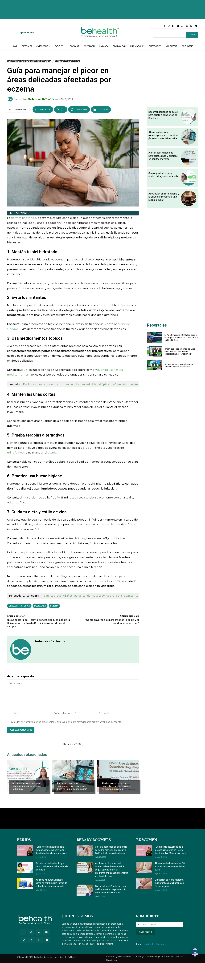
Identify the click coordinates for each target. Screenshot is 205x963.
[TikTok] (182, 26)
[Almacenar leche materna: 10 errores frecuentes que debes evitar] (144, 867)
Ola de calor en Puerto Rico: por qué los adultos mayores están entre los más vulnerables (111, 889)
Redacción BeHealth (41, 99)
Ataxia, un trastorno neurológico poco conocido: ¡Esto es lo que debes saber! (72, 786)
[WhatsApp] (191, 26)
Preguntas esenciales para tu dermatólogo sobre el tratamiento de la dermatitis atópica (109, 595)
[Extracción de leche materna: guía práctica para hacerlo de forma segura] (144, 883)
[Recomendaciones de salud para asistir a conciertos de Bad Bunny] (28, 776)
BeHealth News (19, 777)
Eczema (54, 605)
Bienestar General (66, 777)
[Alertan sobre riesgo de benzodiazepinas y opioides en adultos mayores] (118, 776)
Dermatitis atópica (19, 605)
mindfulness (16, 452)
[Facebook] (164, 26)
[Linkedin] (173, 26)
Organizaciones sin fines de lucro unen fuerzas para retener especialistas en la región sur (179, 351)
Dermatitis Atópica (67, 61)
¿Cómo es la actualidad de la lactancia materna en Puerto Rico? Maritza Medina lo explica (51, 850)
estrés (52, 452)
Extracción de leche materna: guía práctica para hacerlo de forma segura (169, 882)
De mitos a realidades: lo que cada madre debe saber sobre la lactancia (52, 866)
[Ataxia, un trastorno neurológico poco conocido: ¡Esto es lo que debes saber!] (188, 137)
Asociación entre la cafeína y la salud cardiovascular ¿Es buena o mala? (163, 196)
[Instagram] (169, 26)
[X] (186, 26)
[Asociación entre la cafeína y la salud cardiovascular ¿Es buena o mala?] (188, 198)
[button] (195, 952)
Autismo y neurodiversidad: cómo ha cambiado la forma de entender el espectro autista (51, 882)
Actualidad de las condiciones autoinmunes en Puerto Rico (178, 365)
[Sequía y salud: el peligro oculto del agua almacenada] (188, 178)
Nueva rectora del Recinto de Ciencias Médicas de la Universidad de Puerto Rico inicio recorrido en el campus (38, 623)
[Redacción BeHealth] (11, 99)
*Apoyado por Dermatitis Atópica (29, 61)
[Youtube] (195, 26)
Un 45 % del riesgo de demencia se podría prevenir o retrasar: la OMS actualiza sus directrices (111, 850)
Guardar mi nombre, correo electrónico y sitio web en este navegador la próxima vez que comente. (66, 721)
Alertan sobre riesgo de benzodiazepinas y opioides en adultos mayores (116, 786)
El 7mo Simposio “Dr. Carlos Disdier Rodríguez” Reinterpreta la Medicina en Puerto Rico (181, 337)
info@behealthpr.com (155, 944)
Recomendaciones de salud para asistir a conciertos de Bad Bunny (26, 786)
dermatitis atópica (23, 217)
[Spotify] (178, 26)
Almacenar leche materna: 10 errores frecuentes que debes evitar (170, 866)
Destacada (40, 605)
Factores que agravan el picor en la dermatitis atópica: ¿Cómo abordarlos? (81, 384)
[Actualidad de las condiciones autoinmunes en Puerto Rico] (154, 365)
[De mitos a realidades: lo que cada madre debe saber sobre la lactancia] (25, 867)
